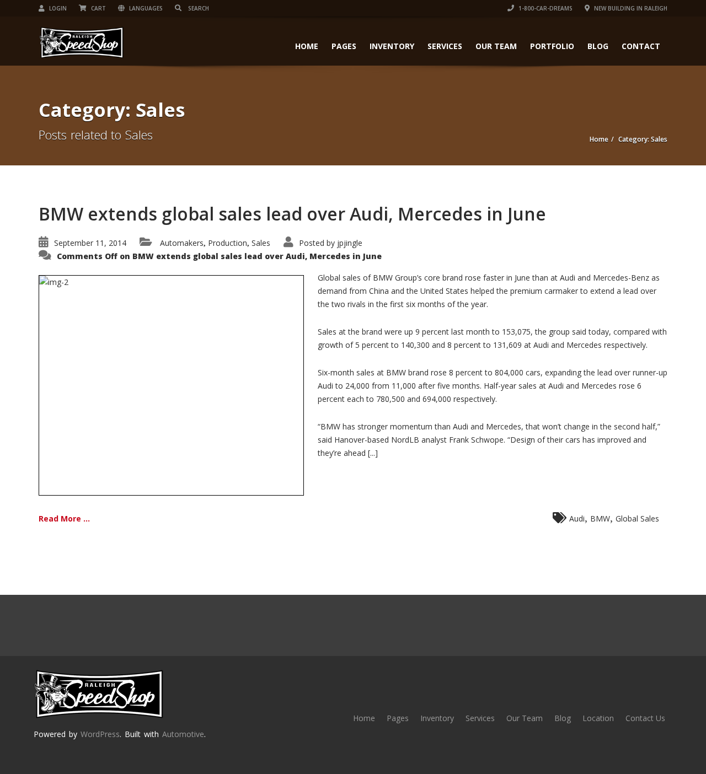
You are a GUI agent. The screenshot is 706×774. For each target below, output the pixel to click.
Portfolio (552, 46)
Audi (577, 518)
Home (306, 46)
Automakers (182, 243)
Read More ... (64, 518)
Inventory (392, 46)
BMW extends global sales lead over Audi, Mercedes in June (292, 213)
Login (57, 8)
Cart (97, 8)
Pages (343, 46)
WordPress (100, 734)
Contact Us (645, 718)
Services (444, 46)
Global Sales (637, 518)
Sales (261, 243)
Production (227, 243)
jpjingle (349, 243)
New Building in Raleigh (629, 8)
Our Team (496, 46)
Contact (641, 46)
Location (598, 718)
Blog (597, 46)
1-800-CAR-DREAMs (545, 8)
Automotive (183, 734)
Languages (145, 8)
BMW (600, 518)
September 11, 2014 (90, 243)
